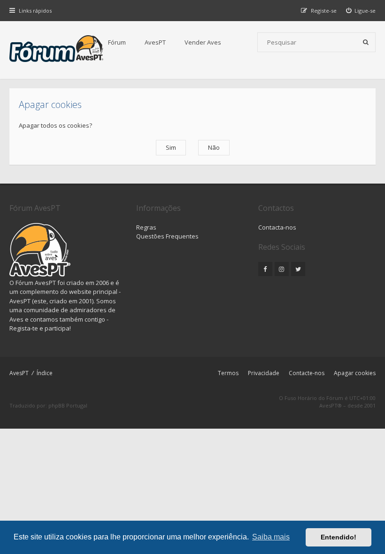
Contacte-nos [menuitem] (306, 373)
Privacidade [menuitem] (263, 373)
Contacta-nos (277, 227)
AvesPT (155, 42)
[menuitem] (361, 10)
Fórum (117, 42)
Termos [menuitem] (228, 373)
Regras (146, 227)
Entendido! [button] (338, 537)
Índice (45, 373)
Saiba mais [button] (271, 537)
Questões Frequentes (167, 236)
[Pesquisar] (365, 42)
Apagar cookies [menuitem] (355, 373)
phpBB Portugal (67, 405)
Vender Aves (203, 42)
